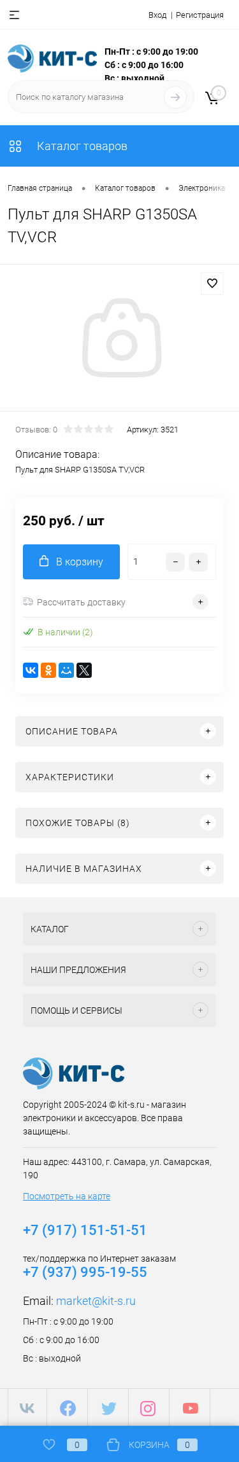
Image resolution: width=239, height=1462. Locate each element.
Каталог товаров (80, 146)
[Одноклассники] (48, 670)
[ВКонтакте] (30, 670)
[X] (84, 670)
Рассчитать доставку (81, 602)
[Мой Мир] (66, 670)
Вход (157, 15)
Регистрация (200, 15)
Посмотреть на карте (66, 1196)
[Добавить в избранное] (212, 283)
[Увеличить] (119, 339)
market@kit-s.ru (96, 1300)
